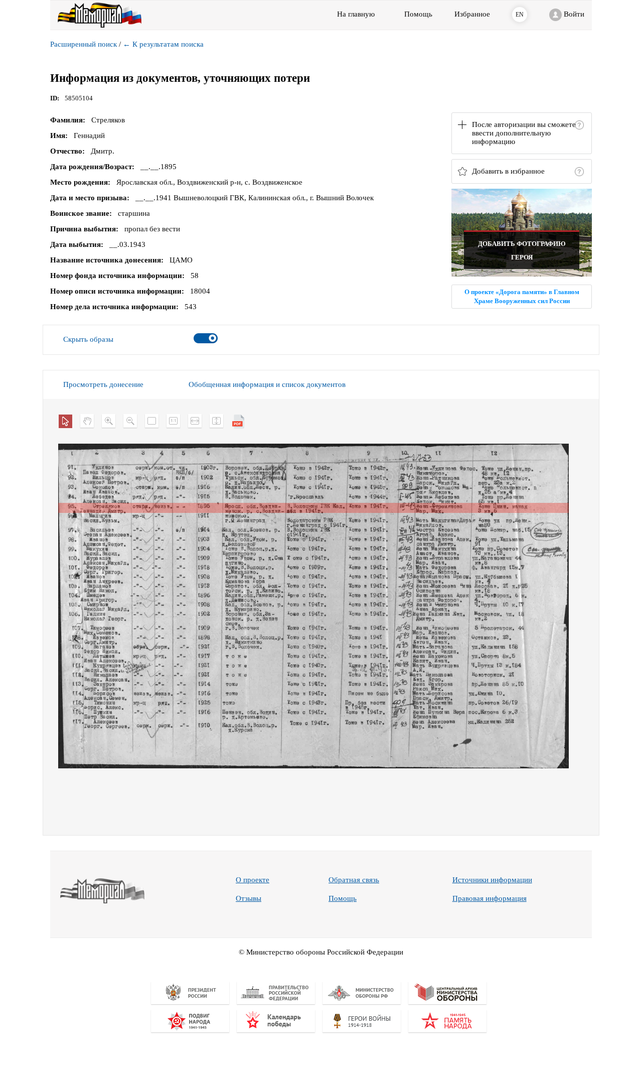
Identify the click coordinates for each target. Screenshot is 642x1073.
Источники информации (492, 880)
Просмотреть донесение (103, 384)
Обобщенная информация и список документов (267, 384)
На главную (356, 14)
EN (520, 14)
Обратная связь (354, 880)
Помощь (343, 898)
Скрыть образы (88, 339)
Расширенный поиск (83, 44)
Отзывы (248, 898)
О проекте (252, 880)
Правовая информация (489, 898)
